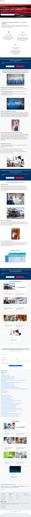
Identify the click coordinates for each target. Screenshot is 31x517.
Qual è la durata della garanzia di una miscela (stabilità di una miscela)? (11, 409)
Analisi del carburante (4, 392)
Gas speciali (3, 373)
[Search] (28, 1)
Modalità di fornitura (3, 496)
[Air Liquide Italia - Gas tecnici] (2, 1)
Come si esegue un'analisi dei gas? (6, 395)
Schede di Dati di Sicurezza (3, 499)
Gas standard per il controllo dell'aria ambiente (8, 377)
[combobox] (28, 1)
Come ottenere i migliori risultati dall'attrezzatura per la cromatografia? (11, 400)
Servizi (9, 498)
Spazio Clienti (10, 499)
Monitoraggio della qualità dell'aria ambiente (7, 376)
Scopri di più (2, 489)
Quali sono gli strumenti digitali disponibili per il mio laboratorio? (10, 416)
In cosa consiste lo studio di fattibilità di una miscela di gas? (9, 404)
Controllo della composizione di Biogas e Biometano (8, 386)
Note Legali (4, 513)
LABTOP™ (5, 134)
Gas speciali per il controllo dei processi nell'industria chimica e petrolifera (11, 382)
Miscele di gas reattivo (4, 412)
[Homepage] (4, 501)
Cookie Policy (17, 513)
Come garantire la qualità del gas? (6, 398)
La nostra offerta (7, 18)
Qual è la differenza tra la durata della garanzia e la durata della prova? (11, 413)
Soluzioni (10, 495)
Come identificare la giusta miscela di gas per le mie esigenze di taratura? (11, 403)
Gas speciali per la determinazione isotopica (7, 383)
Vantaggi (2, 18)
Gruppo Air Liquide (18, 496)
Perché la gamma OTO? (15, 18)
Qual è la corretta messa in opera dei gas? (7, 399)
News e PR (17, 497)
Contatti (21, 18)
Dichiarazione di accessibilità (24, 513)
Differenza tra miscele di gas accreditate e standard (8, 407)
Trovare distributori (3, 497)
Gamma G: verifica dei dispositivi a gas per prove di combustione (10, 387)
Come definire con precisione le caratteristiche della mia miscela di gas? (11, 408)
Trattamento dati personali (10, 513)
